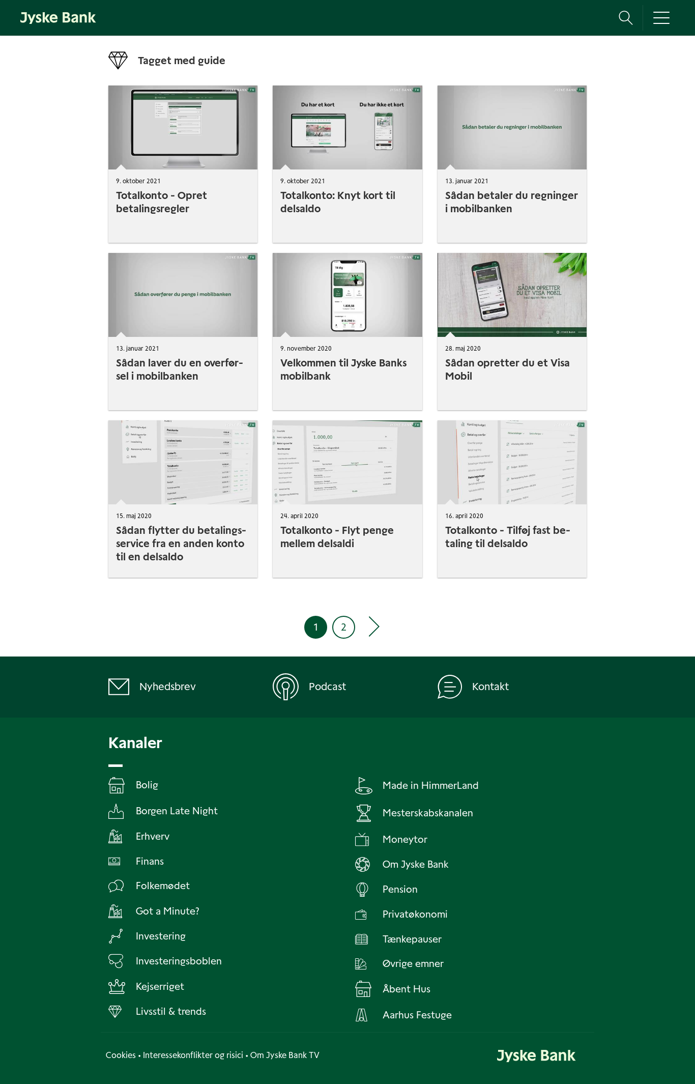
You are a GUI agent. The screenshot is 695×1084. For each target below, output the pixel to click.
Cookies (121, 1055)
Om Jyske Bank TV (285, 1055)
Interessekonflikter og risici (193, 1055)
